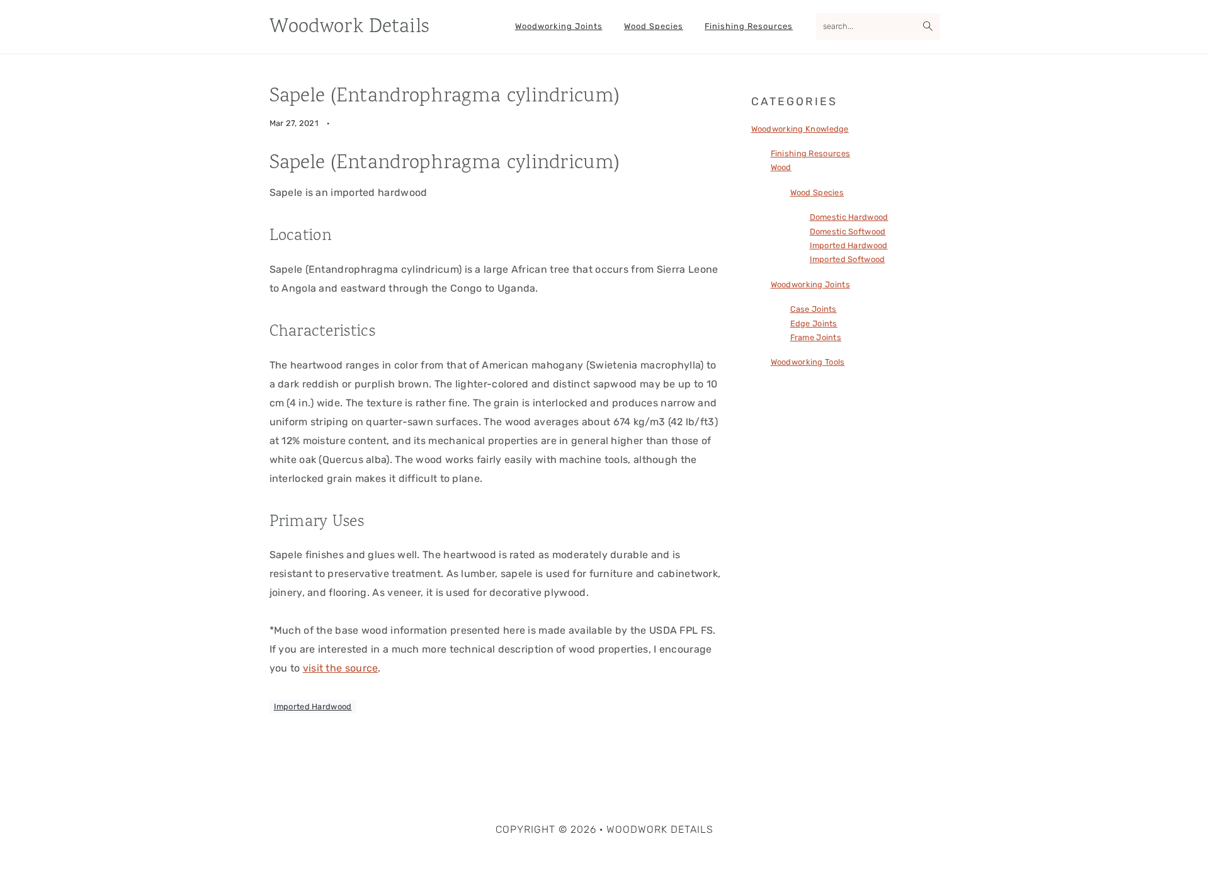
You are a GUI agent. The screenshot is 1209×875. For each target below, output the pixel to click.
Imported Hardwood (313, 706)
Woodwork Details (349, 27)
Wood (781, 167)
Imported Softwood (847, 259)
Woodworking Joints (810, 284)
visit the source (340, 668)
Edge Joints (813, 323)
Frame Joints (816, 337)
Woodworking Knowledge (800, 129)
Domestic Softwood (848, 231)
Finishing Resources (811, 153)
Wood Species (817, 192)
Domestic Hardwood (849, 217)
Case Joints (813, 309)
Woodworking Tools (808, 362)
